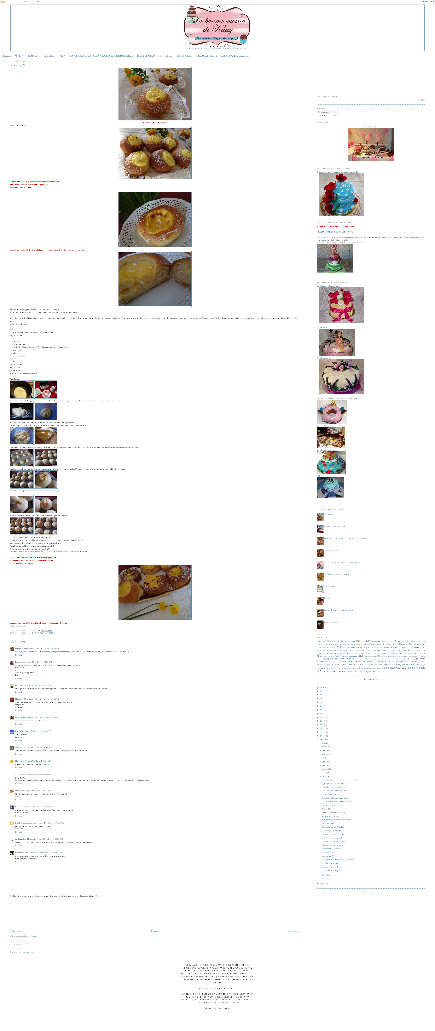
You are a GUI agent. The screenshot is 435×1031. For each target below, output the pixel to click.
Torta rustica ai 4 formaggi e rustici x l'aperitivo (338, 859)
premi (319, 659)
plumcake (384, 656)
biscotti (363, 641)
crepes (394, 644)
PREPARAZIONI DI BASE (206, 56)
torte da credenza (375, 668)
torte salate (329, 671)
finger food (330, 650)
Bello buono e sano (346, 641)
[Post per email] (39, 630)
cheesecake (420, 641)
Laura (17, 662)
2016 (322, 717)
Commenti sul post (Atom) (26, 936)
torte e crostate (416, 667)
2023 (322, 691)
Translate (334, 115)
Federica (18, 685)
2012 (322, 732)
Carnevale (399, 641)
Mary (17, 761)
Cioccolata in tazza (328, 805)
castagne (411, 641)
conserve (367, 644)
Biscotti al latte (327, 809)
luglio (324, 761)
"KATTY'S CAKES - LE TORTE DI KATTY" (335, 231)
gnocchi (367, 650)
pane (367, 653)
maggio (325, 769)
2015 (322, 721)
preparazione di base (334, 658)
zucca (361, 672)
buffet (374, 641)
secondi (340, 664)
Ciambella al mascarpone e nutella (334, 790)
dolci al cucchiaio (351, 647)
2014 (322, 724)
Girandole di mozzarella (331, 550)
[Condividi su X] (47, 630)
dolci (21, 633)
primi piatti (392, 659)
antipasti (320, 641)
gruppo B (375, 650)
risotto (398, 661)
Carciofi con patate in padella (332, 838)
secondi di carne (356, 664)
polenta (391, 656)
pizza (375, 656)
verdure (355, 672)
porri (421, 656)
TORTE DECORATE (184, 56)
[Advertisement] (27, 913)
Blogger (375, 679)
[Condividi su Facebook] (49, 630)
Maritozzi (326, 598)
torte (331, 667)
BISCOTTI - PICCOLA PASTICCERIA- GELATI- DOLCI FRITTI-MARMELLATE (101, 56)
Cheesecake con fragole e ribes (333, 827)
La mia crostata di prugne (331, 870)
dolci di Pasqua (400, 647)
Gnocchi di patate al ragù (331, 863)
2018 (322, 709)
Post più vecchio (294, 931)
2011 (322, 736)
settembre (325, 754)
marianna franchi (22, 839)
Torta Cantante (322, 327)
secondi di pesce (375, 664)
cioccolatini (328, 644)
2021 (322, 698)
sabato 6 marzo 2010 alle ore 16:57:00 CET (38, 685)
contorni (377, 643)
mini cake (339, 653)
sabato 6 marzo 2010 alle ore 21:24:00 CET (36, 790)
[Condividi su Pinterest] (51, 630)
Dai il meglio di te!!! (329, 823)
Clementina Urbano (22, 852)
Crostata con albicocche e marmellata (335, 798)
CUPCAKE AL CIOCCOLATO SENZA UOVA (341, 562)
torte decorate (392, 667)
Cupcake (403, 643)
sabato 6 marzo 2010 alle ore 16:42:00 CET (44, 648)
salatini (413, 661)
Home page (6, 56)
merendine (328, 653)
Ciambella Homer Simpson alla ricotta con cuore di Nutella (338, 398)
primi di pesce (379, 659)
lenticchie (415, 650)
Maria (17, 790)
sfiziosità (413, 664)
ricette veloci (336, 662)
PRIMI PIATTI (33, 56)
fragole (346, 650)
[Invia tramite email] (42, 630)
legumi (405, 650)
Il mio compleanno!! (330, 586)
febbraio (325, 875)
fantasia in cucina (22, 648)
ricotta (392, 662)
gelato (359, 650)
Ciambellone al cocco (330, 622)
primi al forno (365, 659)
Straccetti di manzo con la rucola (333, 841)
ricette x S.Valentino (365, 661)
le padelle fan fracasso (23, 822)
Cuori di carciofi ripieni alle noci (333, 812)
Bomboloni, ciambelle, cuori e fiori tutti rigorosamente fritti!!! (345, 538)
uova (340, 671)
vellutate (348, 672)
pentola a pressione (407, 653)
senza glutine (400, 664)
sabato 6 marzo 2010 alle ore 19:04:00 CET (35, 731)
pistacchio (368, 656)
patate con (393, 653)
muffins (347, 653)
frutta (352, 650)
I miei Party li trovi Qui (371, 126)
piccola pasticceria (46, 633)
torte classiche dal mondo (345, 668)
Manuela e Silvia (21, 699)
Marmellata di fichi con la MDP (334, 526)
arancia (332, 641)
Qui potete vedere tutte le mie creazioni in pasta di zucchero (338, 172)
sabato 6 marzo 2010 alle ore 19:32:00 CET (43, 747)
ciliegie (319, 644)
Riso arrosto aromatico (330, 816)
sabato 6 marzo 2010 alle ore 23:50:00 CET (48, 823)
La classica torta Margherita (331, 867)
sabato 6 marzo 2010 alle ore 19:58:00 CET (38, 774)
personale (421, 653)
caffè (383, 641)
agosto (324, 758)
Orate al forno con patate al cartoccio (336, 574)
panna (376, 653)
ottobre (324, 750)
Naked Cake (359, 653)
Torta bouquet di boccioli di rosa (328, 286)
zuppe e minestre (371, 671)
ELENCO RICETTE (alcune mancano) (235, 56)
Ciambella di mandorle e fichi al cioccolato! (338, 610)
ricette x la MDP (348, 661)
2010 (322, 739)
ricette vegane (411, 659)
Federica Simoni (21, 717)
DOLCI (62, 56)
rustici (406, 662)
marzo (324, 776)
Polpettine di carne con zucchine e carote (336, 819)
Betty (17, 731)
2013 (322, 728)
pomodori (405, 656)
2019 (322, 706)
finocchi (339, 650)
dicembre (325, 743)
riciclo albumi (381, 661)
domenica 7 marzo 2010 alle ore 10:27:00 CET (48, 852)
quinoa (401, 659)
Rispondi (18, 655)
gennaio (325, 878)
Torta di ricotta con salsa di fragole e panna (337, 801)
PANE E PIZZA (50, 56)
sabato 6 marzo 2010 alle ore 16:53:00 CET (36, 662)
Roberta (18, 806)
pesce (323, 655)
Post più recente (15, 931)
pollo (398, 656)
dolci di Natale (382, 647)
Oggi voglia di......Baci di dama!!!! (334, 783)
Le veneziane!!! (327, 856)
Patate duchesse (328, 514)
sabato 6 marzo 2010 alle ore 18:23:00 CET (43, 717)
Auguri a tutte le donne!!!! (331, 848)
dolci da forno (368, 647)
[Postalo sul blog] (44, 630)
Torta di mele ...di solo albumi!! (333, 830)
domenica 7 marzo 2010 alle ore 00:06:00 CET (46, 839)
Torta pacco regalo (328, 852)
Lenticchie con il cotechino (331, 794)
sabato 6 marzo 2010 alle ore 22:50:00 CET (37, 807)
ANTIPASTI (19, 56)
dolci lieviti (30, 633)
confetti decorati (356, 644)
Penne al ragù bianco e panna (332, 787)
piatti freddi (335, 656)
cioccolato (338, 644)
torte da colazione (361, 668)
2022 (322, 694)
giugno (324, 765)
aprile (324, 773)
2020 (322, 702)
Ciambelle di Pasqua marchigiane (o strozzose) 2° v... (341, 780)
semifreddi (390, 665)
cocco (346, 644)
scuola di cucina (329, 664)
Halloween (384, 650)
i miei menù (396, 650)
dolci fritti (413, 647)
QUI (58, 490)
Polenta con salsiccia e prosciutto (333, 834)
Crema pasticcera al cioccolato (332, 845)
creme (388, 644)
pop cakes (413, 656)
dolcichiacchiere (21, 747)
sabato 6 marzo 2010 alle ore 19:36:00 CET (35, 761)
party (383, 653)
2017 (322, 713)
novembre (325, 746)
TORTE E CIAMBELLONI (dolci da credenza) (154, 56)
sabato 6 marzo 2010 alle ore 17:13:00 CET (44, 699)
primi (351, 658)
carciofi (389, 641)
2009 (322, 883)
